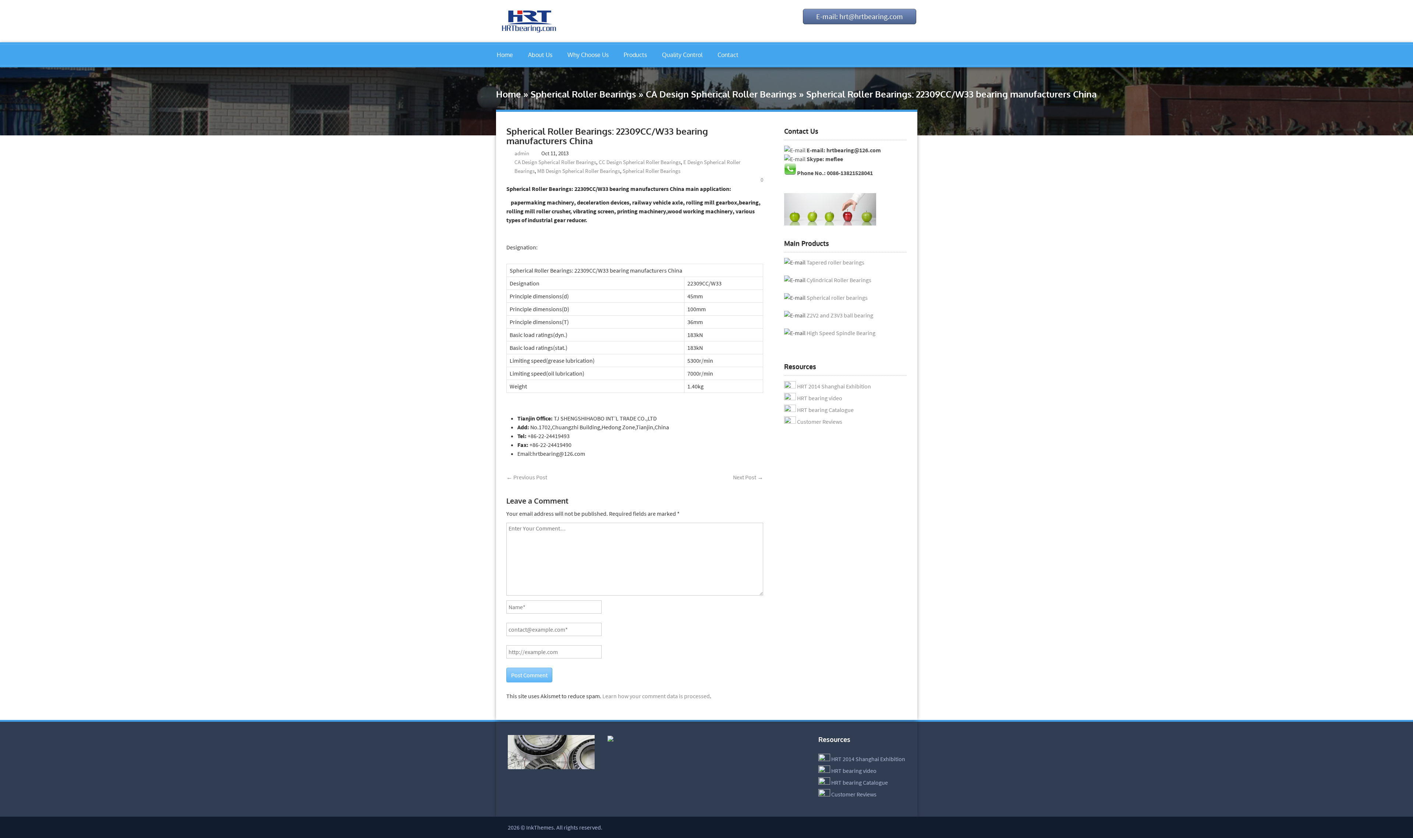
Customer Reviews (819, 421)
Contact (728, 54)
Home (505, 54)
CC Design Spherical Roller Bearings (640, 162)
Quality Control (682, 54)
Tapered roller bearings (835, 262)
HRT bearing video (819, 398)
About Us (540, 54)
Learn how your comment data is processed (656, 696)
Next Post (748, 477)
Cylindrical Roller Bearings (839, 280)
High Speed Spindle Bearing (841, 333)
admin (521, 153)
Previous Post (526, 477)
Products (635, 54)
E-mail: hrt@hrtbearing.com (859, 16)
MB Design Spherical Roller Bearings (578, 170)
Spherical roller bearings (837, 297)
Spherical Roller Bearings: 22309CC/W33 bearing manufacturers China (607, 135)
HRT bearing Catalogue (825, 409)
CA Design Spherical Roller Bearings (721, 94)
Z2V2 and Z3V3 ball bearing (840, 315)
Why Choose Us (588, 54)
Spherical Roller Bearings (583, 94)
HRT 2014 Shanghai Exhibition (834, 386)
